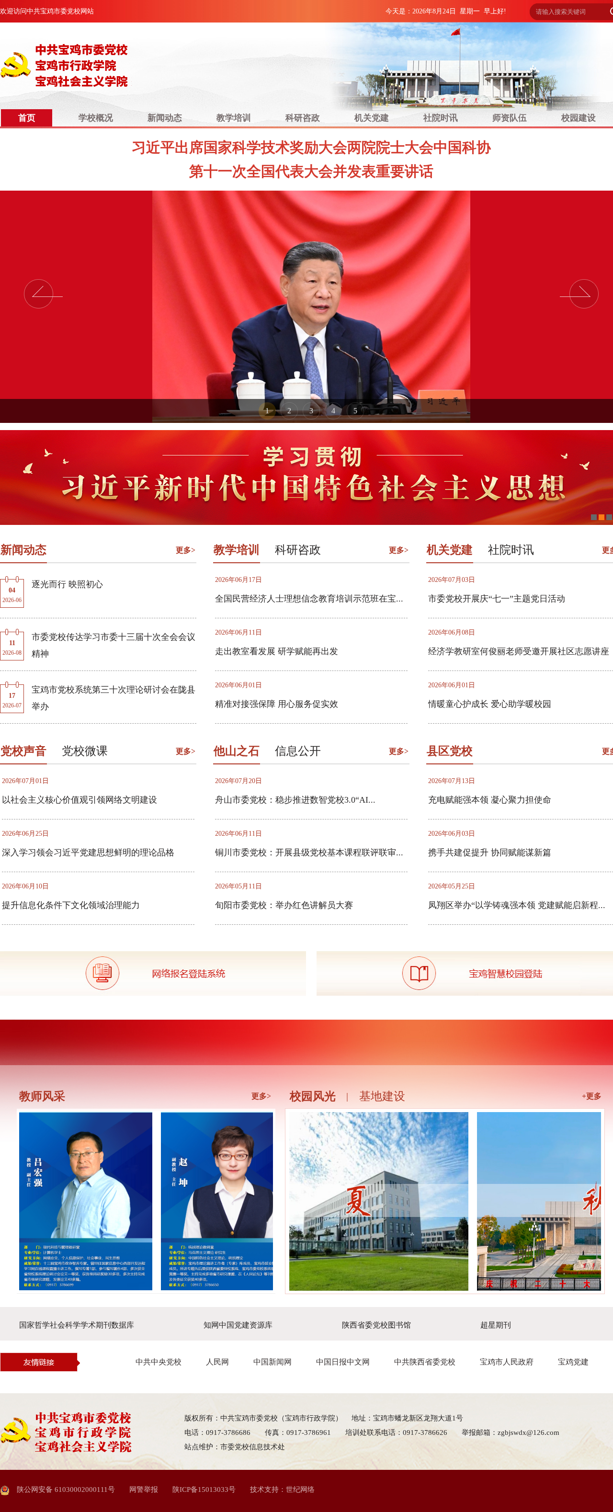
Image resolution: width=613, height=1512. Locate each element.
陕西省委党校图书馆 (376, 1325)
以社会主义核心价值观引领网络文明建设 (79, 800)
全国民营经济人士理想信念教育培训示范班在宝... (309, 598)
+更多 (592, 1096)
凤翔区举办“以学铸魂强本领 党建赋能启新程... (516, 905)
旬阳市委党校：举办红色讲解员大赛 (284, 905)
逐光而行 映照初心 (67, 584)
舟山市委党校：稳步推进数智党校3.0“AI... (295, 800)
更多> (185, 550)
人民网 (217, 1362)
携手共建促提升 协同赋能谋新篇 (489, 852)
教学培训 (233, 118)
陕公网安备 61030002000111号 (62, 1489)
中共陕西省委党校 (424, 1362)
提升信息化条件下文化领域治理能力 (71, 905)
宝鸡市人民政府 (507, 1362)
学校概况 (96, 118)
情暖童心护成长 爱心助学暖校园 (489, 704)
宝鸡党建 (573, 1362)
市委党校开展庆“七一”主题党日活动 (496, 598)
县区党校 (450, 751)
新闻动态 (165, 118)
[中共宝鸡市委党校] (103, 66)
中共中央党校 (159, 1362)
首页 (26, 118)
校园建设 (578, 118)
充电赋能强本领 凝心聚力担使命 (489, 800)
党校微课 (85, 751)
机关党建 (371, 118)
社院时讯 (440, 118)
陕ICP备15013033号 (204, 1489)
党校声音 (23, 751)
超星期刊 (495, 1325)
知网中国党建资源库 (238, 1325)
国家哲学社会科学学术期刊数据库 (76, 1325)
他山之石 (237, 751)
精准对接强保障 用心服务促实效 (276, 704)
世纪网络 (300, 1489)
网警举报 (143, 1489)
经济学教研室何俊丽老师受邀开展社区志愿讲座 (518, 651)
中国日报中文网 (343, 1362)
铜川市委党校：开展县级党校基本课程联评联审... (309, 852)
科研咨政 (302, 118)
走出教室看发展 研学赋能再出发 (276, 651)
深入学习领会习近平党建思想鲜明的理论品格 (88, 852)
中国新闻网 (272, 1362)
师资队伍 (509, 118)
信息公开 (298, 751)
